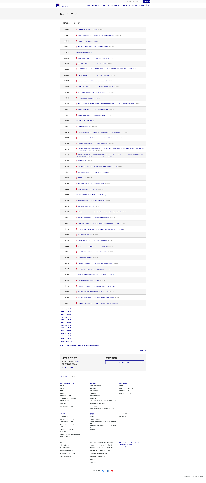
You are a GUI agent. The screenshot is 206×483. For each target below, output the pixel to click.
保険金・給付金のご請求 (95, 385)
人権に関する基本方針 (65, 456)
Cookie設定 (93, 462)
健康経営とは (122, 385)
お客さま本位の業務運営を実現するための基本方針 (103, 442)
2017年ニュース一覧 (66, 330)
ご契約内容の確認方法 (95, 396)
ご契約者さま (105, 5)
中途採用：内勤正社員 (95, 419)
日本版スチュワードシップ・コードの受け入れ (101, 448)
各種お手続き (93, 388)
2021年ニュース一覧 (66, 322)
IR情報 (61, 426)
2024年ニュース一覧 (66, 314)
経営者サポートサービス (125, 393)
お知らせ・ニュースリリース (67, 424)
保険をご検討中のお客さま (67, 383)
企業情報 (134, 5)
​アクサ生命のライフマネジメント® (68, 398)
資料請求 (62, 393)
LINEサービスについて (95, 406)
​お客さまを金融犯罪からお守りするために (70, 434)
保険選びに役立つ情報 (65, 396)
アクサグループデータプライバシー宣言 (100, 451)
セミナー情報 (63, 431)
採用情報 (141, 5)
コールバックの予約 (67, 367)
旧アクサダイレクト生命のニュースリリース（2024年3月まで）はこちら (79, 345)
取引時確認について (65, 445)
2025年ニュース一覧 (66, 311)
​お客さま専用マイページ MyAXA (97, 403)
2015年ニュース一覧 (66, 336)
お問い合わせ (139, 1)
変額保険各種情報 (64, 401)
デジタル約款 (63, 403)
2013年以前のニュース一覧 (68, 341)
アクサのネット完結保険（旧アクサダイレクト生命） (102, 408)
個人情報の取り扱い (65, 448)
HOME (61, 376)
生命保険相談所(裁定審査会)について (99, 453)
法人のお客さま (115, 5)
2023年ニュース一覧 (66, 317)
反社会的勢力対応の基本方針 (67, 453)
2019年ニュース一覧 (66, 328)
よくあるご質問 (130, 1)
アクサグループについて (66, 436)
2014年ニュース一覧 (66, 338)
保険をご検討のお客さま (93, 5)
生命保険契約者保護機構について (98, 456)
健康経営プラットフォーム (125, 391)
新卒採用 (92, 416)
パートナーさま (126, 5)
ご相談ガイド (63, 391)
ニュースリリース (67, 376)
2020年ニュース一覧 (66, 325)
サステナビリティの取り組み (67, 429)
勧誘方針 (62, 442)
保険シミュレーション (65, 388)
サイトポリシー (94, 459)
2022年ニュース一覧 (66, 320)
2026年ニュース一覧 (66, 309)
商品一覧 (62, 385)
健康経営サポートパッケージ (126, 388)
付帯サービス (93, 398)
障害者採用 (92, 430)
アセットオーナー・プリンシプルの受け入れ (101, 445)
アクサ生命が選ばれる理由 (66, 406)
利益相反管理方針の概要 (66, 451)
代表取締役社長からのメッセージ (68, 419)
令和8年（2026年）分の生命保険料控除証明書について (103, 401)
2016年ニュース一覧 (66, 333)
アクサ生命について (65, 416)
